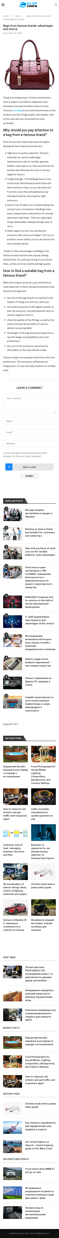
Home (6, 16)
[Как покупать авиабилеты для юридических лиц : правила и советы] (12, 1127)
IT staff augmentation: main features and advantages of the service (39, 620)
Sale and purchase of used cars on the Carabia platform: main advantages (40, 551)
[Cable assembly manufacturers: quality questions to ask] (43, 796)
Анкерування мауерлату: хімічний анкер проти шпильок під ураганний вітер (39, 995)
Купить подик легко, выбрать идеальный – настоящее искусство (38, 662)
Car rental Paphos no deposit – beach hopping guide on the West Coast (39, 1145)
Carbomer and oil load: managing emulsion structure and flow (13, 850)
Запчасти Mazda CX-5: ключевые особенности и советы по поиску (15, 925)
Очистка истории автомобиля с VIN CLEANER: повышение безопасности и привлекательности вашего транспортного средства (38, 577)
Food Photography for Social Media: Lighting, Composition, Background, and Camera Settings (43, 775)
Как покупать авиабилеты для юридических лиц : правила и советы (40, 1126)
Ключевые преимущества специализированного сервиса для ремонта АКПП (40, 1015)
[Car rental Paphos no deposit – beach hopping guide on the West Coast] (12, 1146)
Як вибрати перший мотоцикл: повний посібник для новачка (42, 925)
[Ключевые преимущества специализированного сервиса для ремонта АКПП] (12, 1015)
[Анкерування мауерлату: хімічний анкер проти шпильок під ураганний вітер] (12, 995)
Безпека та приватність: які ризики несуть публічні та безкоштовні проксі (42, 852)
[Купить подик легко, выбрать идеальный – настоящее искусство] (12, 663)
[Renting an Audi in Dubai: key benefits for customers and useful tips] (12, 534)
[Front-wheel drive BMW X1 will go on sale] (12, 1173)
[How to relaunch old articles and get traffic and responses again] (15, 796)
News (17, 16)
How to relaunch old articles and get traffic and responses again (15, 814)
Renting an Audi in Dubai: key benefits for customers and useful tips (40, 532)
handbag (17, 110)
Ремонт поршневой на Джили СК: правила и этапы (38, 681)
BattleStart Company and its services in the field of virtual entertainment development (39, 602)
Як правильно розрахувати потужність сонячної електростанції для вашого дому (39, 1193)
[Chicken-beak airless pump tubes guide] (43, 871)
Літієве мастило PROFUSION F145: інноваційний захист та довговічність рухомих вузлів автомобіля (39, 974)
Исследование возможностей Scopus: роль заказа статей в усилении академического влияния (40, 643)
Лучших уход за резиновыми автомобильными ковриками (35, 1212)
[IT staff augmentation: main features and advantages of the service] (12, 621)
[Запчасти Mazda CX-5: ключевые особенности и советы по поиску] (15, 907)
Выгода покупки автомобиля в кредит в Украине (39, 513)
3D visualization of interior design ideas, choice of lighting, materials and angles (15, 889)
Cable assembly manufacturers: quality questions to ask (42, 814)
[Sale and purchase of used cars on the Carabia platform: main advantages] (12, 553)
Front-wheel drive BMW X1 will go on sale (40, 1171)
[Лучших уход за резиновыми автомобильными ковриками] (12, 1212)
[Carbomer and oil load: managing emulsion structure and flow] (15, 832)
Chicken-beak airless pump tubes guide (43, 886)
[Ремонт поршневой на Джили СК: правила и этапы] (12, 683)
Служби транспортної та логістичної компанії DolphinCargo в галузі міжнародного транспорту (39, 704)
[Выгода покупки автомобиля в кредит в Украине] (12, 514)
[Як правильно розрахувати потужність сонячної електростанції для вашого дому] (12, 1192)
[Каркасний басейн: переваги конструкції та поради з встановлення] (15, 754)
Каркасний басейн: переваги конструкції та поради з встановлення (15, 771)
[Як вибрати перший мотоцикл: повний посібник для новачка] (43, 907)
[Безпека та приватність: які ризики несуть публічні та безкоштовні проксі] (43, 832)
